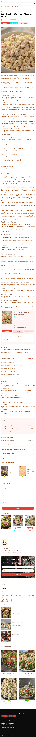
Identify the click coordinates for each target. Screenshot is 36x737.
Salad (1, 11)
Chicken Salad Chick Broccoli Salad (27, 673)
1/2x (27, 358)
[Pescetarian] (10, 339)
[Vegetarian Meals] (9, 700)
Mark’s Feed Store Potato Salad (9, 701)
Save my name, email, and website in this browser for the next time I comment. (16, 505)
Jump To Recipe (4, 23)
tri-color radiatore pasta (9, 364)
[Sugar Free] (32, 526)
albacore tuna (10, 373)
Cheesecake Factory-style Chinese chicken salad (30, 529)
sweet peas (8, 376)
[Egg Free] (30, 526)
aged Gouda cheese (12, 365)
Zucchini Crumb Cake (15, 610)
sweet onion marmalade (9, 371)
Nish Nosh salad (27, 701)
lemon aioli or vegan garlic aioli (9, 367)
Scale (25, 358)
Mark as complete (6, 388)
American (9, 336)
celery (12, 374)
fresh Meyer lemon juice (8, 362)
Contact (20, 716)
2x (32, 358)
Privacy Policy (15, 735)
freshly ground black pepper (9, 368)
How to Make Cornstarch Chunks (17, 622)
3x (34, 358)
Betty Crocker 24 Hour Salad (9, 673)
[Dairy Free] (28, 526)
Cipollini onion (13, 370)
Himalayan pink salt (13, 361)
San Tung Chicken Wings (16, 634)
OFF (34, 440)
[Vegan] (26, 700)
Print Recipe (14, 23)
